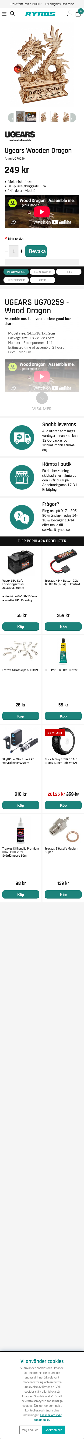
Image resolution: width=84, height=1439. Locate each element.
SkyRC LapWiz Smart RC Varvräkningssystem (18, 761)
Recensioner (16, 280)
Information (16, 272)
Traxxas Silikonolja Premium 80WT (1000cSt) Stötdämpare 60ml (20, 852)
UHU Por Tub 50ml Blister (61, 670)
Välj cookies (30, 1430)
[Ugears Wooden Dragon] (20, 116)
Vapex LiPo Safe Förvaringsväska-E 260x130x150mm (14, 584)
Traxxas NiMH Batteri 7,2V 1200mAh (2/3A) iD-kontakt (62, 582)
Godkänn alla (53, 1430)
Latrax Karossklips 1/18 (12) (20, 670)
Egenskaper (42, 272)
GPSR (42, 280)
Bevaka (37, 251)
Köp (20, 626)
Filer (69, 272)
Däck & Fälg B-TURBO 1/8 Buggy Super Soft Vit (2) (61, 761)
